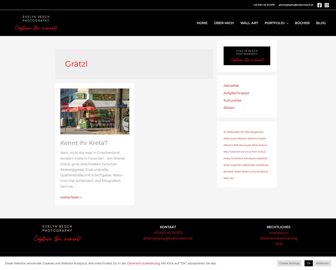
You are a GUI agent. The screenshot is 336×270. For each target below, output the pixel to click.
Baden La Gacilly (251, 171)
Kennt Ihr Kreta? (84, 142)
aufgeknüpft (248, 165)
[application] (286, 23)
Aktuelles (231, 86)
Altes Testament (232, 152)
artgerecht (262, 158)
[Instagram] (326, 5)
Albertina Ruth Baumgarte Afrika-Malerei (245, 145)
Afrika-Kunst (230, 138)
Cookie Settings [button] (289, 263)
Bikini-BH (229, 178)
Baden (238, 171)
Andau (227, 158)
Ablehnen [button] (322, 263)
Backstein (229, 171)
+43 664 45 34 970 (168, 233)
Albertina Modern (257, 138)
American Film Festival (253, 152)
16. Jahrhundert (232, 132)
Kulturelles (232, 100)
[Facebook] (319, 5)
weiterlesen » (71, 197)
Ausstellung (262, 165)
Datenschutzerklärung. (143, 263)
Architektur (237, 158)
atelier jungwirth (232, 165)
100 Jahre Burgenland (251, 132)
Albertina (242, 138)
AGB (278, 244)
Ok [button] (309, 263)
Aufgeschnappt (236, 93)
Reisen (229, 108)
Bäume (264, 171)
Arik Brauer (250, 158)
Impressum (278, 233)
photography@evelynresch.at (296, 4)
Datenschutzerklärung (278, 238)
